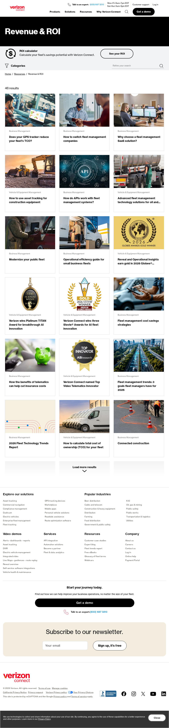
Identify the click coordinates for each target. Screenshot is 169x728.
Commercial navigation (14, 505)
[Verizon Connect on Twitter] (143, 694)
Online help (130, 556)
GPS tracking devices (55, 501)
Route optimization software (58, 520)
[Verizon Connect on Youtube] (153, 694)
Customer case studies (95, 540)
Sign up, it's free (109, 645)
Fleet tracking (9, 524)
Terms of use (44, 688)
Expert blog (89, 544)
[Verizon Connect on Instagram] (133, 693)
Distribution (89, 512)
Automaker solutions (53, 544)
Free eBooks (90, 552)
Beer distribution (92, 501)
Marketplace (51, 505)
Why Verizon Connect (108, 11)
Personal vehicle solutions (57, 512)
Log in (155, 4)
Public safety (132, 508)
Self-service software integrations (19, 568)
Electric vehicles (11, 516)
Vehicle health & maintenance (17, 572)
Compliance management (15, 508)
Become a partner (52, 548)
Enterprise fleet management (16, 520)
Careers (129, 544)
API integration (51, 540)
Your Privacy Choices (83, 692)
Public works (132, 512)
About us (129, 540)
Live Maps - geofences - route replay (20, 560)
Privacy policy (60, 696)
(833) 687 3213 (97, 4)
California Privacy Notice (15, 692)
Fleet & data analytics (54, 552)
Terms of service (79, 696)
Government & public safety (97, 524)
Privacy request (35, 692)
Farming (88, 516)
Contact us (130, 548)
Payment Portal (132, 560)
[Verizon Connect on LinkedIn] (163, 693)
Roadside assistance (54, 516)
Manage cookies (60, 688)
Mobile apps (50, 508)
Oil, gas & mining (134, 505)
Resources (86, 11)
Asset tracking (10, 501)
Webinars (89, 560)
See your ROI (117, 53)
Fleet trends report (93, 548)
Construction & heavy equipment (99, 508)
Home (8, 74)
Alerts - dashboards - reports (16, 540)
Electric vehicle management (16, 552)
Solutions (70, 11)
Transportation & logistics (138, 516)
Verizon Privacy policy (56, 692)
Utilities (129, 520)
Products (55, 11)
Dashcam (7, 512)
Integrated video (10, 556)
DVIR (5, 548)
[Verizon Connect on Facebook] (123, 693)
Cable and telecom (93, 505)
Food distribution (92, 520)
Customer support (141, 4)
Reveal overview (10, 564)
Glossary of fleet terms (95, 556)
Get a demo (144, 11)
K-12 (128, 501)
